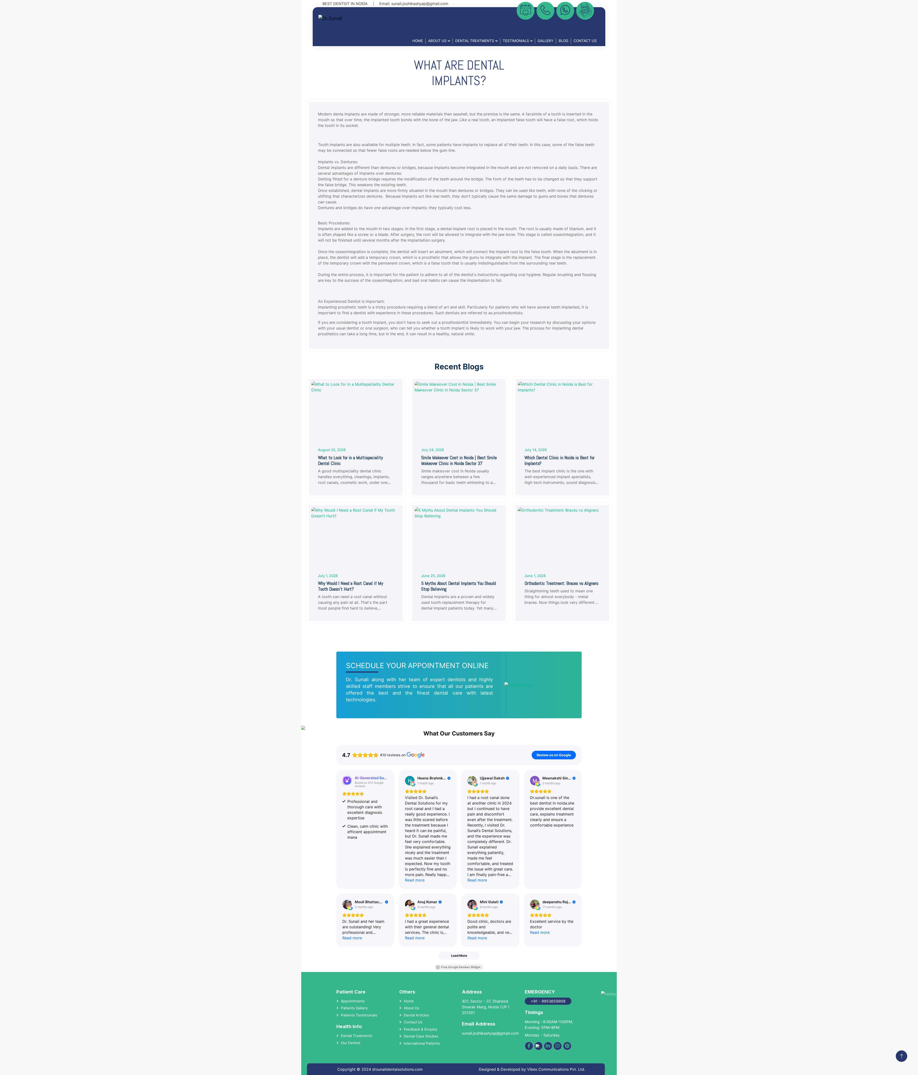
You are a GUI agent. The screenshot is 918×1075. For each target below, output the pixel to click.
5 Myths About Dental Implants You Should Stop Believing (458, 586)
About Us (437, 40)
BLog (563, 40)
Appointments (353, 1001)
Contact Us (585, 40)
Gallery (545, 40)
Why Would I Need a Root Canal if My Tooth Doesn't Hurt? (350, 586)
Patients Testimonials (359, 1015)
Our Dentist (350, 1043)
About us (411, 1008)
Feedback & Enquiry (420, 1029)
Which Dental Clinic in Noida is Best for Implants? (560, 460)
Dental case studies (421, 1036)
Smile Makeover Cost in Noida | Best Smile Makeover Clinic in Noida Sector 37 (459, 460)
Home (417, 40)
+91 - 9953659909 (548, 1001)
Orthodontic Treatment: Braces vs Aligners (561, 583)
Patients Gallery (354, 1008)
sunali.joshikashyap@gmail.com (419, 3)
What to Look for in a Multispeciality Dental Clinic (350, 460)
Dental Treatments (474, 40)
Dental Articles (416, 1015)
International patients (422, 1043)
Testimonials (516, 40)
